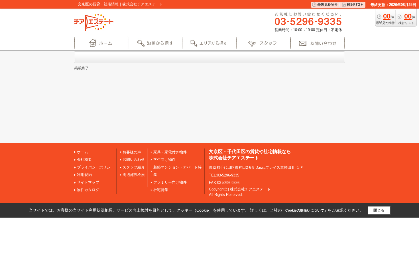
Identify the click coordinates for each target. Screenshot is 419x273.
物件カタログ (88, 190)
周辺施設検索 (134, 174)
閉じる (379, 210)
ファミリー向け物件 (170, 182)
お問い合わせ (134, 159)
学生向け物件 (164, 159)
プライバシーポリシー (95, 167)
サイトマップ (88, 182)
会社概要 (84, 159)
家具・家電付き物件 (170, 152)
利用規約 (84, 174)
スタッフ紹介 (134, 167)
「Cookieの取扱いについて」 (305, 210)
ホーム (82, 152)
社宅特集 (160, 190)
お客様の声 (132, 152)
